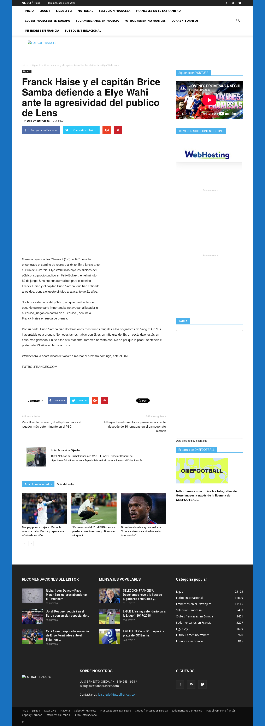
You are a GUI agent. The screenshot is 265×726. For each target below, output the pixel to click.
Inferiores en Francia (42, 30)
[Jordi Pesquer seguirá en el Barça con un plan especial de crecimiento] (32, 616)
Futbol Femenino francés (145, 21)
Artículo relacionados (38, 484)
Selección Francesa (114, 11)
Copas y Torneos (185, 21)
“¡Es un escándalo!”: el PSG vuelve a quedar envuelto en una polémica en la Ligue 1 (93, 531)
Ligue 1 (45, 11)
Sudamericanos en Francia (97, 21)
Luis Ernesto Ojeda (38, 120)
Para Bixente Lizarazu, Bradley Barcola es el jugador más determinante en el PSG (51, 424)
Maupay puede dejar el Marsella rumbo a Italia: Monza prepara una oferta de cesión (43, 531)
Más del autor (66, 484)
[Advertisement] (167, 50)
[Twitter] (240, 3)
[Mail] (233, 3)
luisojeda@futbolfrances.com (117, 694)
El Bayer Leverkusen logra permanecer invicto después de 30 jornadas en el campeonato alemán (135, 426)
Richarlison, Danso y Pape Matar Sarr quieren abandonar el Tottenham (66, 594)
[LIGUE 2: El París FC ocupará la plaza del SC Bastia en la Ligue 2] (109, 636)
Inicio (29, 11)
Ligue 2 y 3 (64, 11)
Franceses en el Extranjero (158, 11)
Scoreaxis (201, 440)
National (85, 11)
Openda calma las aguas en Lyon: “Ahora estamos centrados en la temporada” (141, 531)
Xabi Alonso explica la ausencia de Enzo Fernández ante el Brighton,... (67, 635)
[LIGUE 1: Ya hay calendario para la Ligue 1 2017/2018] (109, 616)
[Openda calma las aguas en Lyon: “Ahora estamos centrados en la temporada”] (143, 508)
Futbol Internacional (83, 30)
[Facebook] (226, 3)
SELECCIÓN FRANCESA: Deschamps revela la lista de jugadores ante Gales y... (142, 594)
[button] (238, 21)
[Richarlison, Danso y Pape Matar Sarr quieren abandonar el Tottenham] (32, 595)
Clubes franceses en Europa (47, 21)
